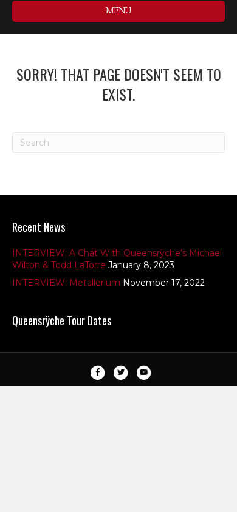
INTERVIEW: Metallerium (66, 282)
